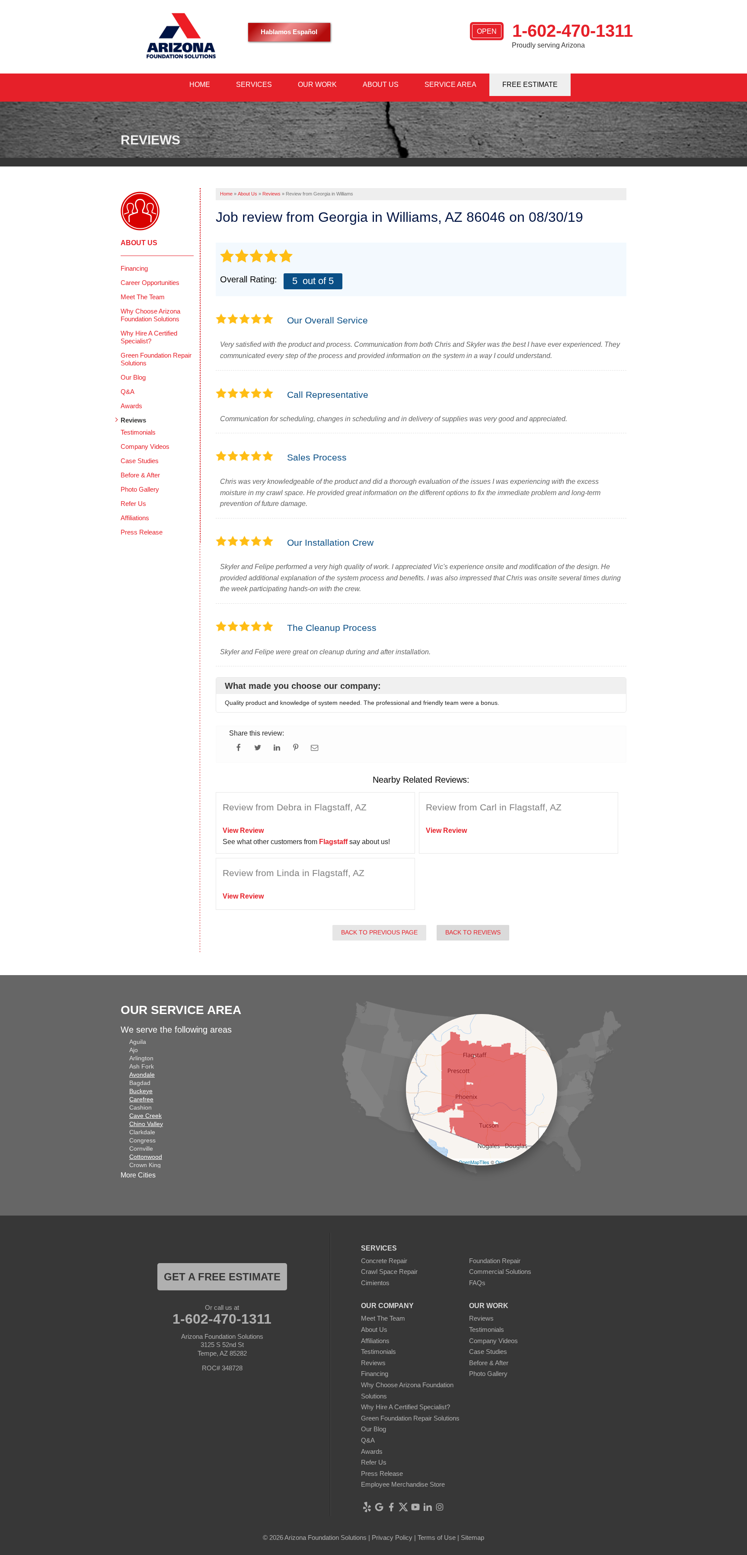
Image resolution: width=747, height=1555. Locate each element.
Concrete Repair (384, 1260)
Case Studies (140, 460)
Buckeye (141, 1091)
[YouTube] (415, 1507)
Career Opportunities (150, 282)
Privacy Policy (392, 1537)
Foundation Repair (494, 1260)
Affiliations (135, 518)
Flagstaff (333, 841)
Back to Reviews (473, 932)
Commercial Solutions (500, 1271)
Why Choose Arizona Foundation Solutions (150, 315)
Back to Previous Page (379, 932)
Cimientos (375, 1282)
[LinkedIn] (427, 1507)
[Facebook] (391, 1507)
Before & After (140, 475)
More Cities (138, 1175)
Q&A (127, 391)
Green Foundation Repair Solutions (156, 359)
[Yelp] (367, 1507)
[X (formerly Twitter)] (403, 1507)
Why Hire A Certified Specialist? (149, 337)
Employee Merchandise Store (403, 1484)
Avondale (142, 1074)
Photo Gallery (140, 489)
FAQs (477, 1282)
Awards (131, 406)
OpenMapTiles (474, 1161)
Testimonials (138, 432)
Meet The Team (143, 297)
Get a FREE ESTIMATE (222, 1277)
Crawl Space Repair (389, 1271)
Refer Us (133, 503)
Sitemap (472, 1537)
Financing (134, 268)
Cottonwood (145, 1156)
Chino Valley (146, 1123)
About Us (139, 242)
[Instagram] (439, 1507)
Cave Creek (145, 1115)
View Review (243, 830)
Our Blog (133, 377)
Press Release (142, 532)
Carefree (141, 1099)
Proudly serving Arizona (548, 45)
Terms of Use (437, 1537)
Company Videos (145, 446)
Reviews (133, 420)
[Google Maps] (379, 1507)
